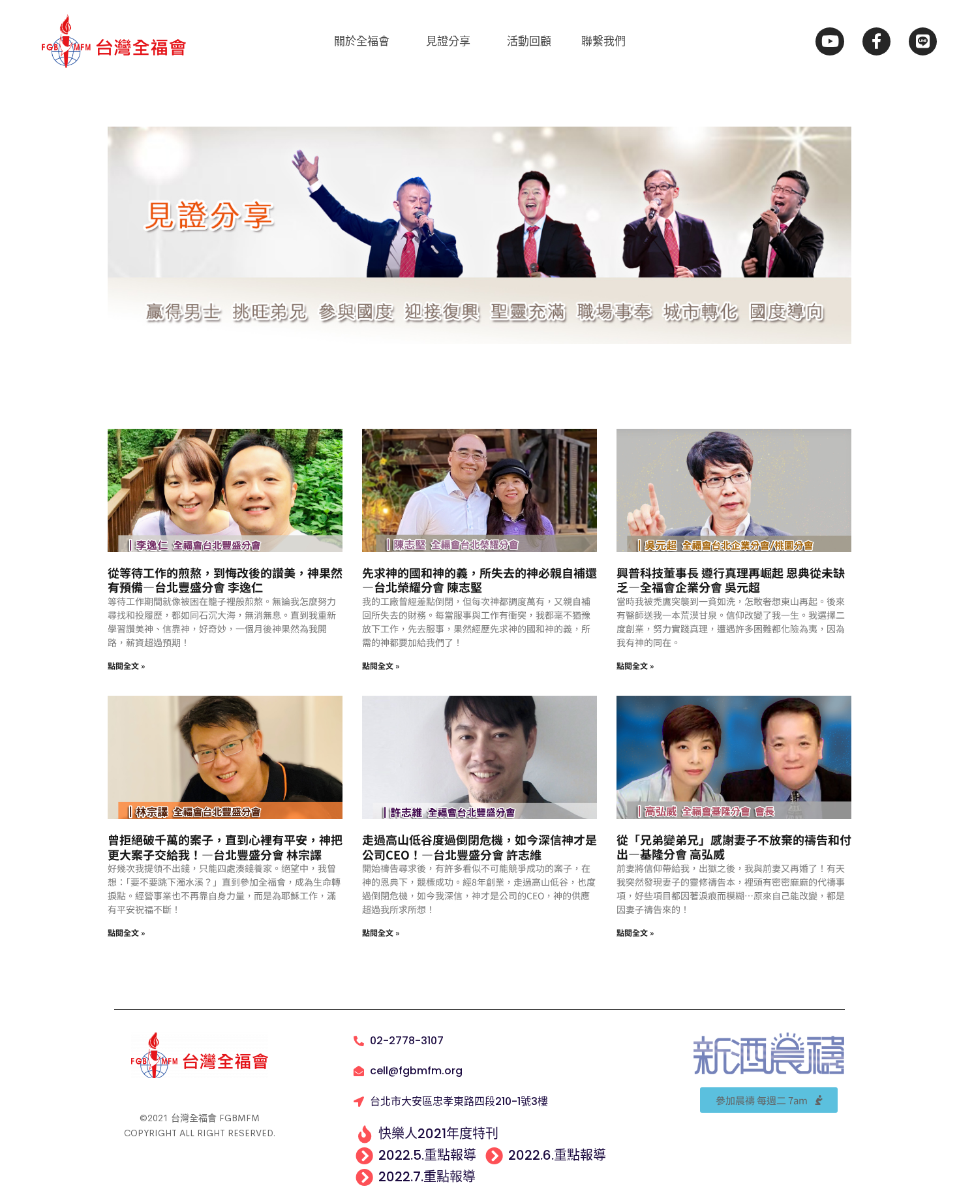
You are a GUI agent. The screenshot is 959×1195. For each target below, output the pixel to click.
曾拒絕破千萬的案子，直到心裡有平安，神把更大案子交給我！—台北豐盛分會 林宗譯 (225, 847)
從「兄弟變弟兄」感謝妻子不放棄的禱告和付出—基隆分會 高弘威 (733, 847)
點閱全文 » (126, 665)
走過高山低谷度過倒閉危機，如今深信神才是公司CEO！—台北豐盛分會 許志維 (479, 847)
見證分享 (448, 41)
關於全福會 (361, 41)
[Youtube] (829, 41)
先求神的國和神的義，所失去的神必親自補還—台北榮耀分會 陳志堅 (479, 580)
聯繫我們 (603, 41)
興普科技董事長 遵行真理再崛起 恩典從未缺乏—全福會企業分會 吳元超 (730, 580)
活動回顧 (529, 41)
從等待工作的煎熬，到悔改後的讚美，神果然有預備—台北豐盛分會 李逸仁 (225, 580)
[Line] (923, 41)
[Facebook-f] (876, 41)
